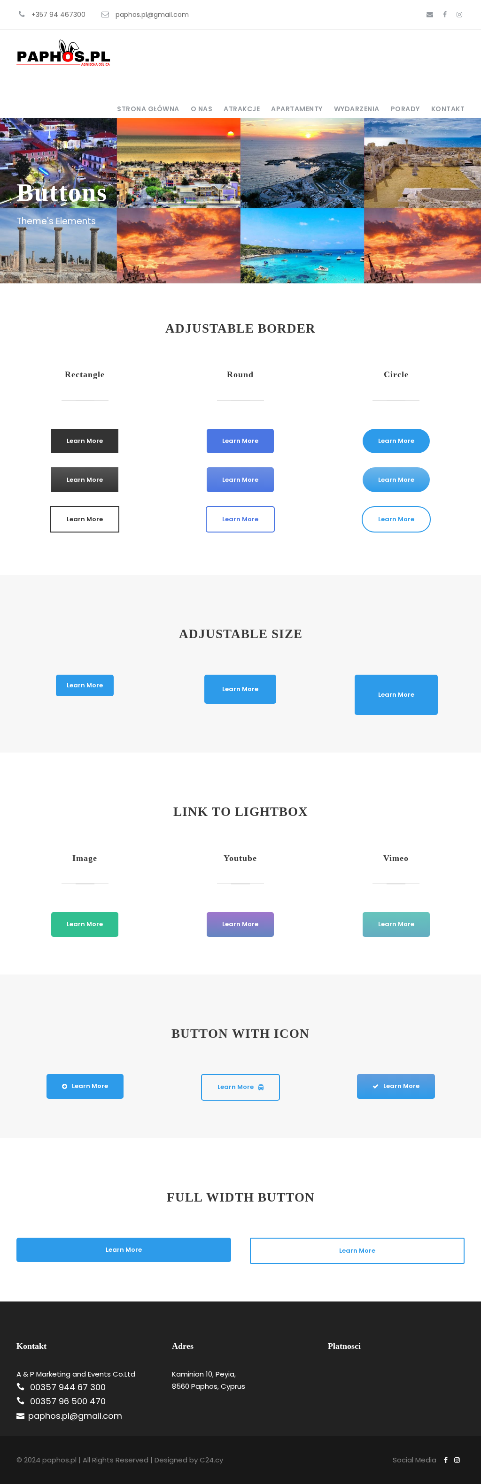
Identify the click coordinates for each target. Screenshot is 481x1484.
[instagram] (459, 14)
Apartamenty (297, 109)
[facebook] (445, 14)
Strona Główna (148, 109)
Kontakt (448, 109)
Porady (405, 109)
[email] (430, 14)
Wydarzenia (357, 109)
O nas (202, 109)
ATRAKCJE (242, 109)
